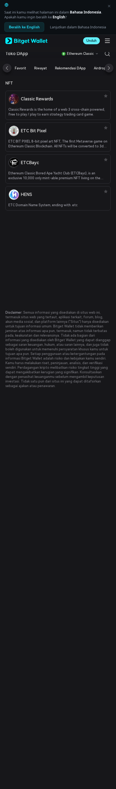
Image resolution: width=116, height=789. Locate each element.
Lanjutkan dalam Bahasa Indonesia (78, 27)
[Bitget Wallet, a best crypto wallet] (26, 41)
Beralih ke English (24, 27)
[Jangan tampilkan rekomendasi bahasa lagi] (109, 6)
